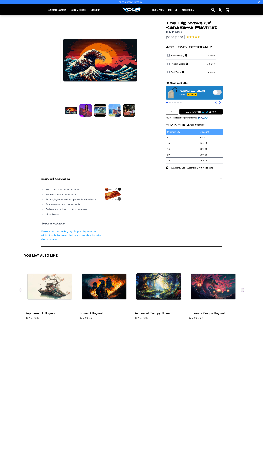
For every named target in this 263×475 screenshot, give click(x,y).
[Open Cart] (227, 10)
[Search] (213, 10)
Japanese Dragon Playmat (207, 313)
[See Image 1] (85, 110)
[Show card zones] (182, 72)
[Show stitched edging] (186, 55)
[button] (194, 93)
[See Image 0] (71, 110)
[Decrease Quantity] (167, 112)
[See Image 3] (114, 110)
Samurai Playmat (91, 313)
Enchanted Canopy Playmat (153, 313)
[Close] (259, 2)
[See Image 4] (129, 110)
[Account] (220, 10)
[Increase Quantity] (176, 112)
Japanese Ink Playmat (40, 313)
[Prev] (20, 290)
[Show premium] (186, 64)
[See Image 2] (100, 110)
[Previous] (64, 60)
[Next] (135, 60)
